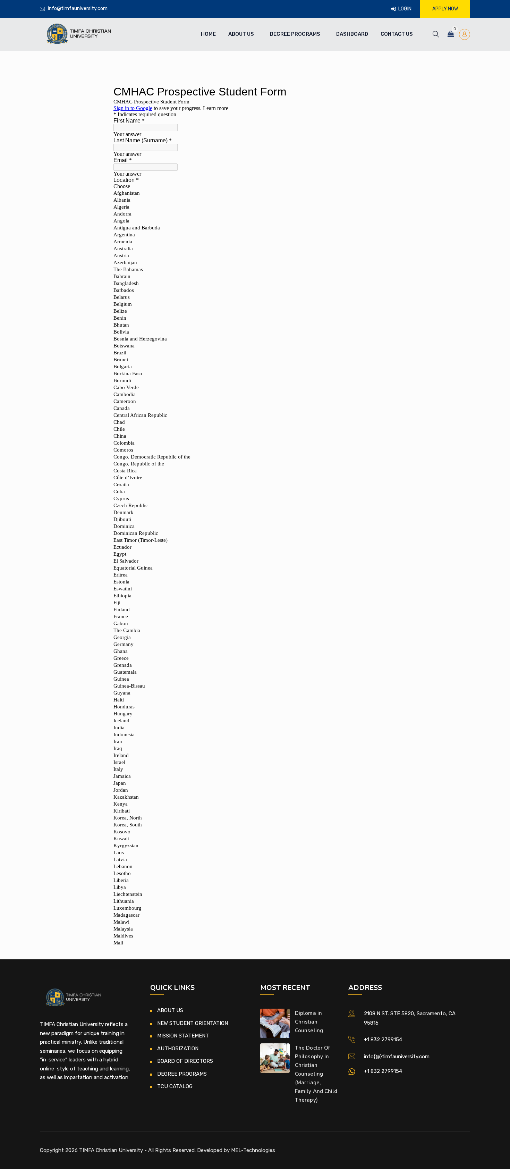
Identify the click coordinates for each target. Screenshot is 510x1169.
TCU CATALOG (175, 1086)
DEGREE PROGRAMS (295, 34)
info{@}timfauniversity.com (397, 1056)
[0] (451, 34)
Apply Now (445, 9)
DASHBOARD (352, 34)
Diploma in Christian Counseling (309, 1022)
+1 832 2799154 (383, 1039)
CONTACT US (397, 34)
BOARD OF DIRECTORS (185, 1061)
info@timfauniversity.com (78, 8)
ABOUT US (241, 34)
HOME (208, 34)
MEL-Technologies (253, 1150)
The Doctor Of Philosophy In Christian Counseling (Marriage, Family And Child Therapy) (316, 1073)
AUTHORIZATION (177, 1048)
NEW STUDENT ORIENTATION (192, 1023)
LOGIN (404, 9)
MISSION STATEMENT (183, 1036)
